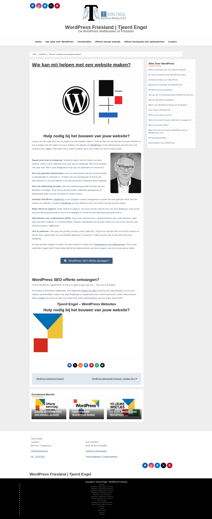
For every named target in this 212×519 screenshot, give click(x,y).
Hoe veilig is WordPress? (159, 110)
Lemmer (102, 512)
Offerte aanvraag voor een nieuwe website (167, 70)
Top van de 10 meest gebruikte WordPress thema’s (171, 95)
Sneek (102, 508)
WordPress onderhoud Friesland (102, 489)
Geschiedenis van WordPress (161, 143)
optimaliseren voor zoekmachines (110, 244)
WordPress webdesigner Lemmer (102, 487)
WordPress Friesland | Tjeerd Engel (106, 27)
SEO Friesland (102, 500)
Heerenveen (102, 510)
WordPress (96, 145)
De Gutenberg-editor (157, 138)
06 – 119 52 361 (38, 457)
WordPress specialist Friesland (102, 502)
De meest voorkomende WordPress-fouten (83, 411)
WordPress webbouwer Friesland (102, 498)
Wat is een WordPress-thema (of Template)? (167, 105)
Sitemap (102, 514)
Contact (172, 41)
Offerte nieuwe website (107, 41)
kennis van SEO (89, 291)
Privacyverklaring (93, 457)
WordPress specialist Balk (102, 494)
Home (38, 41)
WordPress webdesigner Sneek (101, 492)
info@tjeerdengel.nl (39, 451)
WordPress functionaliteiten (160, 90)
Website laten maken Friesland (102, 504)
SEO (49, 149)
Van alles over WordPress (59, 41)
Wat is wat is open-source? (160, 115)
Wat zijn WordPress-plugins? (161, 100)
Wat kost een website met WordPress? (165, 85)
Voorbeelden (84, 41)
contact (41, 298)
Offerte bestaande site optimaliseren (144, 41)
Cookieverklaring (109, 457)
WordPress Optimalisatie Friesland (101, 491)
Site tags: (102, 485)
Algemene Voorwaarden (96, 451)
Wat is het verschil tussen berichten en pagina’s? (170, 120)
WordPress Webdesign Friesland (102, 496)
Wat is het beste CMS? (158, 125)
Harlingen (102, 506)
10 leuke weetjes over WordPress (163, 80)
